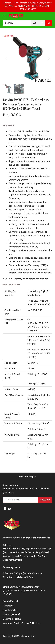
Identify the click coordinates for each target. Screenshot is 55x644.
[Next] (48, 58)
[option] (27, 58)
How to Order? (10, 610)
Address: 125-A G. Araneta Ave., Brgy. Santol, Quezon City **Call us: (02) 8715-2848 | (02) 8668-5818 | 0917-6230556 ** (27, 6)
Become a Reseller (12, 618)
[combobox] (17, 23)
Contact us (8, 605)
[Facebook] (5, 508)
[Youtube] (9, 508)
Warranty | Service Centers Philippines (21, 623)
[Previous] (6, 58)
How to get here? (11, 614)
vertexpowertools (27, 636)
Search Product (10, 601)
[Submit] (48, 23)
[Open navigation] (4, 16)
